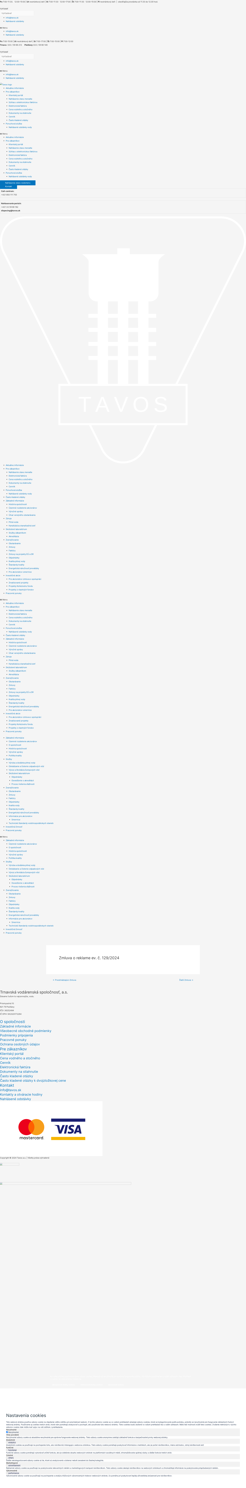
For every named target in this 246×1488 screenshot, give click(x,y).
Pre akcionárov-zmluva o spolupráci (25, 579)
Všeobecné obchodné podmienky (25, 1031)
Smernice (16, 819)
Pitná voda (13, 522)
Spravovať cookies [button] (116, 1385)
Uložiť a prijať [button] (14, 1479)
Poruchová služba (14, 123)
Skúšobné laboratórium (16, 529)
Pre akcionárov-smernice (20, 572)
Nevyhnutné (13, 1432)
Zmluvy (12, 547)
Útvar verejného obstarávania (22, 515)
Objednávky (14, 557)
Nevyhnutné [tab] (11, 1430)
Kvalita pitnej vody (17, 561)
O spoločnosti (15, 745)
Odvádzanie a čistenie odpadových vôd (26, 766)
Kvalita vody (14, 805)
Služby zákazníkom (17, 533)
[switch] (7, 1442)
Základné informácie (15, 500)
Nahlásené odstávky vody (20, 127)
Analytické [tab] (10, 1440)
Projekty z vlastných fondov (21, 589)
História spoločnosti (18, 504)
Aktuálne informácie (15, 88)
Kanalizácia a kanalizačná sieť (22, 525)
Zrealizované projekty (18, 582)
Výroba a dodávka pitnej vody (22, 763)
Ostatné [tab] (9, 1455)
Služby (9, 759)
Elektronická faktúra (18, 106)
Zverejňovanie (12, 540)
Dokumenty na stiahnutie (20, 113)
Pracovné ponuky (14, 593)
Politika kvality (15, 755)
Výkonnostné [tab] (11, 1470)
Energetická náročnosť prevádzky (24, 568)
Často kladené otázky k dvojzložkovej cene (33, 1080)
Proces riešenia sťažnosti (23, 784)
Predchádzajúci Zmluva (64, 980)
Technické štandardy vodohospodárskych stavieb (31, 823)
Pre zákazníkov (12, 91)
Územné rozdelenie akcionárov (23, 508)
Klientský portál (16, 95)
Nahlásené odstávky (15, 21)
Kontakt (7, 1085)
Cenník (12, 116)
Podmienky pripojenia (16, 1035)
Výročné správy (16, 511)
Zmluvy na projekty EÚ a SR (21, 554)
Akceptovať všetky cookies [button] (63, 1385)
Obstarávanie (15, 543)
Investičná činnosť (14, 827)
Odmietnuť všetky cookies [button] (92, 1385)
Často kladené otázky (18, 120)
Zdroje (9, 518)
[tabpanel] (123, 1437)
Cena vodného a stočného (20, 109)
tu (80, 1379)
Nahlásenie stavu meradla (20, 99)
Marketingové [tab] (12, 1463)
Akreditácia (14, 536)
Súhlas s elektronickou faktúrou (23, 102)
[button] (123, 28)
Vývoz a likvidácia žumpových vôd (24, 770)
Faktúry (12, 550)
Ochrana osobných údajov (20, 1044)
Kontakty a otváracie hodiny (21, 1094)
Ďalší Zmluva (186, 980)
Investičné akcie (13, 575)
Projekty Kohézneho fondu (21, 586)
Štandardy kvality (16, 565)
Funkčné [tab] (9, 1447)
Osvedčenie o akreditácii (23, 780)
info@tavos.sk (12, 17)
